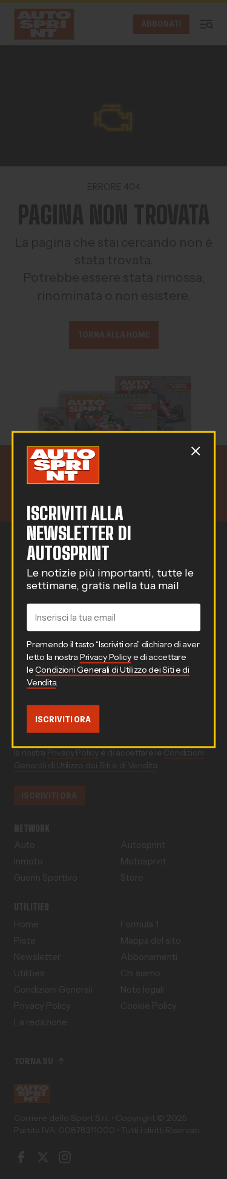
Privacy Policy (105, 656)
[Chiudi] (195, 451)
